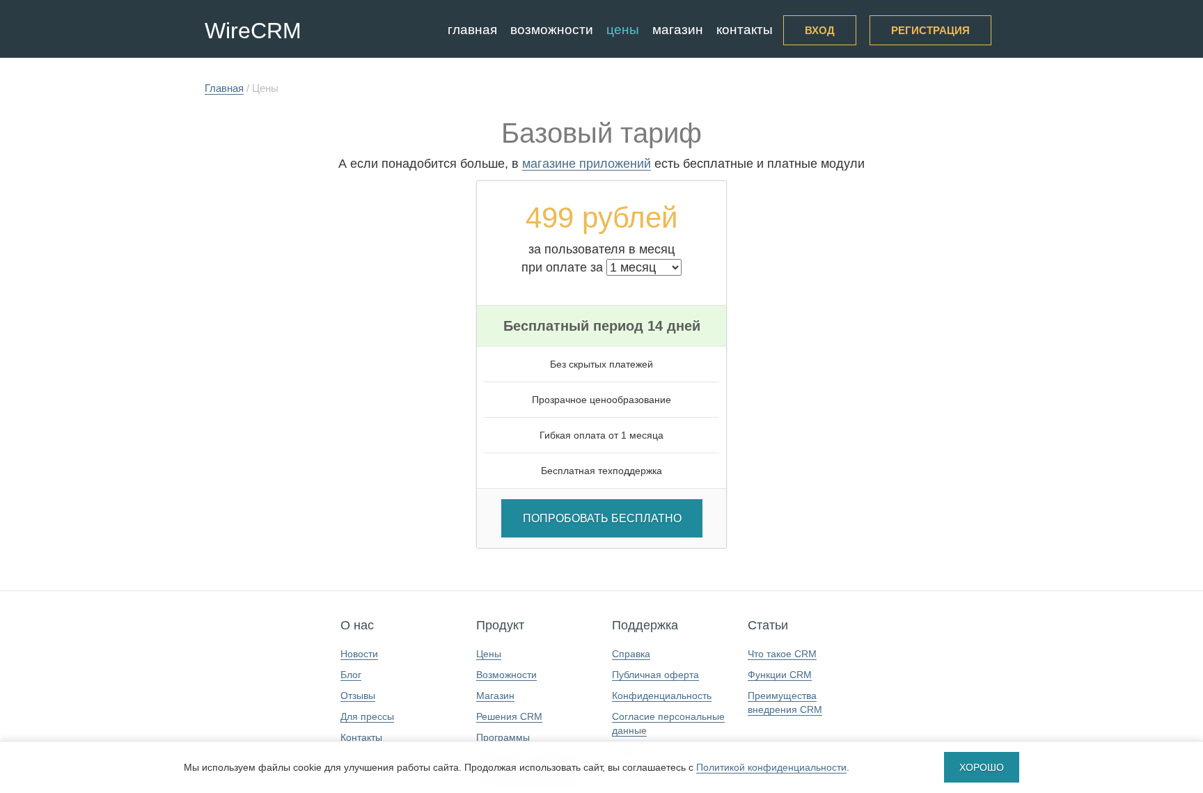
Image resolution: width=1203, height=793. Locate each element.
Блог (350, 674)
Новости (359, 653)
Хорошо (981, 767)
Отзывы (357, 695)
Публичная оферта (655, 674)
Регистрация (930, 30)
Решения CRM (509, 716)
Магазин (677, 29)
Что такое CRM (782, 653)
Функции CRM (780, 674)
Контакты (744, 29)
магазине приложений (586, 164)
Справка (631, 653)
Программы (503, 737)
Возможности (551, 29)
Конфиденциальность (661, 695)
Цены (622, 29)
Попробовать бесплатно (602, 518)
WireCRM (253, 30)
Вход (820, 30)
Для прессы (367, 716)
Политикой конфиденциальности (771, 767)
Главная (472, 29)
